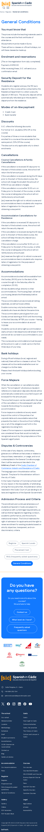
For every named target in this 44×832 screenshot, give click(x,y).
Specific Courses (29, 790)
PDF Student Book (7, 814)
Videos (3, 807)
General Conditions (22, 563)
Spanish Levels (28, 543)
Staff (3, 734)
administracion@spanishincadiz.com (18, 696)
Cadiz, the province (30, 728)
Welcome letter (6, 721)
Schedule (4, 731)
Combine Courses (29, 793)
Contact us (22, 612)
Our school (5, 718)
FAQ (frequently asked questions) (22, 556)
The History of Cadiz (30, 731)
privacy (25, 807)
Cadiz (25, 718)
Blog (2, 754)
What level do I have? (22, 620)
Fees (3, 771)
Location (4, 724)
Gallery (4, 804)
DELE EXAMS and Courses (32, 774)
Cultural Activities (29, 724)
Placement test (22, 550)
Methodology (5, 728)
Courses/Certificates (30, 771)
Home (2, 12)
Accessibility (27, 810)
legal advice (27, 804)
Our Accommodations (8, 767)
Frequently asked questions (22, 629)
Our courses (27, 767)
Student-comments (8, 738)
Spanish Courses (29, 787)
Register (8, 12)
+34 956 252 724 (11, 692)
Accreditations (6, 741)
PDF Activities (6, 810)
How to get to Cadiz (30, 721)
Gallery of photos (7, 757)
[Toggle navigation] (7, 7)
